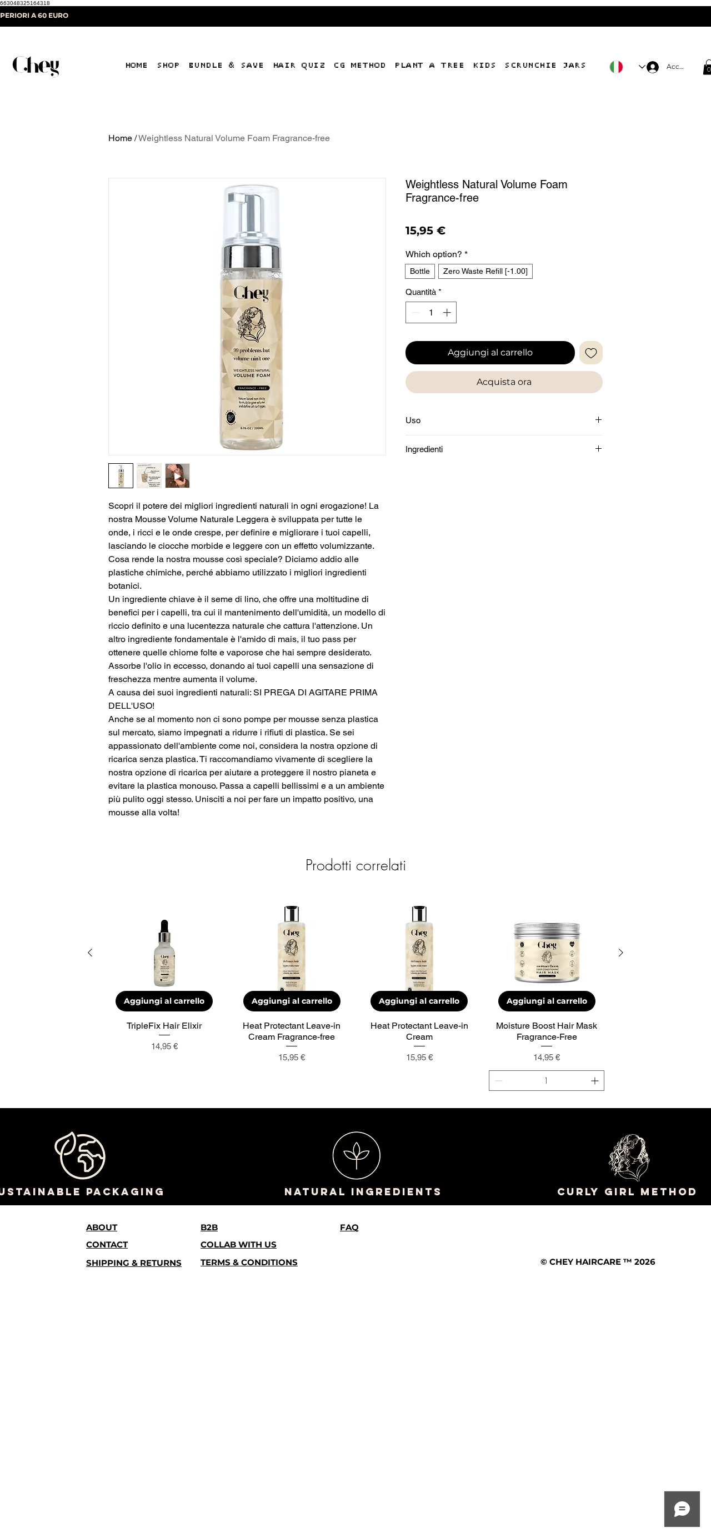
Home (120, 138)
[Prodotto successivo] (621, 1216)
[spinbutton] (431, 325)
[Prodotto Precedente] (90, 1216)
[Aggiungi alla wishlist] (591, 366)
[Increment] (447, 325)
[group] (355, 1256)
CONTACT (107, 1507)
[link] (471, 218)
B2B (209, 1490)
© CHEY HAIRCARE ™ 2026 (597, 1524)
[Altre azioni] (595, 993)
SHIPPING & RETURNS (134, 1525)
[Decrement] (414, 325)
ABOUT (101, 1490)
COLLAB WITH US (239, 1507)
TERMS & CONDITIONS (249, 1525)
